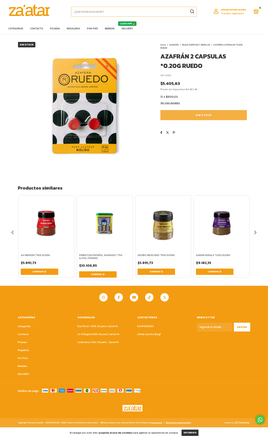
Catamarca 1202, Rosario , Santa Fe (98, 342)
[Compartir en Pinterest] (174, 132)
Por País (92, 28)
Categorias (15, 28)
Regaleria (73, 28)
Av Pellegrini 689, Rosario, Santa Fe (98, 334)
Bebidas (110, 28)
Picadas (55, 28)
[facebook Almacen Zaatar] (119, 297)
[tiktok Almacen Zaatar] (149, 297)
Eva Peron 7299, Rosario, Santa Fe (97, 326)
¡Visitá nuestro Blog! (149, 334)
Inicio (163, 44)
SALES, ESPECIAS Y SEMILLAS (196, 44)
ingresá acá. (156, 422)
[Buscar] (191, 11)
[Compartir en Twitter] (167, 132)
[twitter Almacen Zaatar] (164, 297)
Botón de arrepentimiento (178, 422)
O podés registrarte (232, 13)
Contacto (36, 28)
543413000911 (145, 326)
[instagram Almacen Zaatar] (103, 297)
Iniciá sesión (237, 10)
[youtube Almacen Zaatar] (134, 297)
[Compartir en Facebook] (161, 132)
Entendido (190, 432)
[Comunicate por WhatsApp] (260, 419)
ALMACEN (174, 44)
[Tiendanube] (237, 423)
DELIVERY (127, 28)
